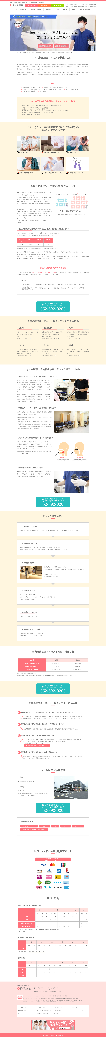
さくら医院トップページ (23, 1007)
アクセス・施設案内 (85, 9)
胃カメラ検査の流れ (71, 89)
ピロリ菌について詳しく (23, 355)
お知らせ (20, 1013)
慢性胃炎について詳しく (48, 355)
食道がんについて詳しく (23, 338)
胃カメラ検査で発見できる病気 (30, 89)
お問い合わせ (57, 1010)
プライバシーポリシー (77, 1007)
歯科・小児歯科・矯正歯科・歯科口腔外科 (33, 829)
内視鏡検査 (48, 9)
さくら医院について (21, 9)
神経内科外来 (77, 826)
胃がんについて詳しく (73, 338)
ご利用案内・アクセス (59, 1007)
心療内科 (65, 826)
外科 (54, 826)
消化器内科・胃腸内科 (28, 826)
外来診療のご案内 (22, 1010)
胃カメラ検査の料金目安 (28, 91)
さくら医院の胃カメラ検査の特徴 (52, 89)
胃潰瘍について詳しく (73, 355)
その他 (73, 9)
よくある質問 (43, 91)
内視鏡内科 (44, 826)
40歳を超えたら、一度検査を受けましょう (55, 87)
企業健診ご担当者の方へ (42, 1013)
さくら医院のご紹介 (41, 1007)
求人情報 (56, 1013)
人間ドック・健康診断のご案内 (43, 1010)
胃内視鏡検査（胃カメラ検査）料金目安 (36, 745)
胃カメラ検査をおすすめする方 (30, 87)
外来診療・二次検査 (36, 9)
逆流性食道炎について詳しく (49, 338)
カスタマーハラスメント (78, 1010)
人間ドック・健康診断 (61, 9)
